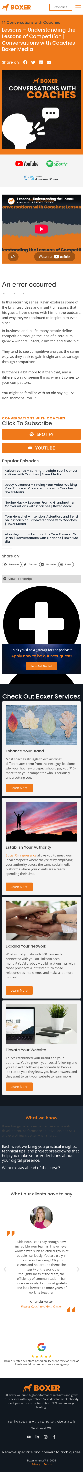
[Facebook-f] (54, 1437)
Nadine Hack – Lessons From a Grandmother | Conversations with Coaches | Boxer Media (40, 504)
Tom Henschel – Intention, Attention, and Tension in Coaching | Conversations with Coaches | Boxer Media (41, 520)
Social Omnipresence (21, 855)
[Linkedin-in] (37, 1437)
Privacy (36, 1464)
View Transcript (20, 579)
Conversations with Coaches (33, 22)
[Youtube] (29, 1437)
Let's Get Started (41, 666)
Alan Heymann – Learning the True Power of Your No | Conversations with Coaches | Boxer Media (41, 538)
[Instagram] (46, 1437)
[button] (25, 62)
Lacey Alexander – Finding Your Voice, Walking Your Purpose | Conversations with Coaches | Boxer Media (41, 488)
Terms (48, 1464)
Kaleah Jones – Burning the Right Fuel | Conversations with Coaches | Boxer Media (41, 472)
